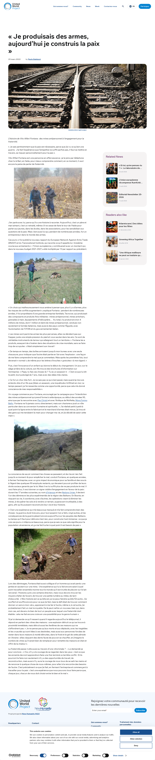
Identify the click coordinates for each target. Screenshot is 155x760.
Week (97, 6)
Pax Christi (43, 400)
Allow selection (136, 739)
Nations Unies (68, 492)
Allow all (136, 732)
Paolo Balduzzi (34, 59)
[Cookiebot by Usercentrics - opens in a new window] (15, 755)
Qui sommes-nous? (60, 6)
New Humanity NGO (31, 714)
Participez (145, 6)
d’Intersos (50, 492)
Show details (118, 755)
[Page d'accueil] (12, 6)
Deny (136, 746)
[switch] (65, 755)
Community (77, 6)
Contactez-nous (110, 6)
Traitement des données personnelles (130, 723)
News (88, 6)
